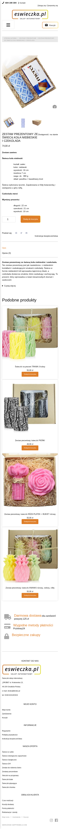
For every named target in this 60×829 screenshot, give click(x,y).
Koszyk (5, 718)
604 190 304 (10, 3)
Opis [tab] (4, 248)
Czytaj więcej (10, 286)
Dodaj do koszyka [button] (30, 374)
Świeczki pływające (9, 783)
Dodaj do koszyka (30, 219)
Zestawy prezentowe (10, 772)
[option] (30, 82)
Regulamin (6, 731)
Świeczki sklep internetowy (12, 678)
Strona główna (10, 38)
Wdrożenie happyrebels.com (14, 825)
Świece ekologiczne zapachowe (14, 756)
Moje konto (6, 710)
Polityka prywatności (10, 735)
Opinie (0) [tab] (6, 253)
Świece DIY (6, 764)
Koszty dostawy (8, 804)
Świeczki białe (7, 779)
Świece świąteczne (9, 760)
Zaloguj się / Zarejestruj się (48, 6)
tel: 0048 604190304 (10, 695)
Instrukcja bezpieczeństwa (46, 236)
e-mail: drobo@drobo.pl (11, 691)
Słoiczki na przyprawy (10, 776)
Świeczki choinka (8, 787)
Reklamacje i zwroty (9, 812)
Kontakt (22, 3)
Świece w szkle (8, 752)
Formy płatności (8, 808)
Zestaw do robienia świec (11, 768)
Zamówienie (6, 714)
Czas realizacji (7, 800)
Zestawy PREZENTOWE (27, 38)
